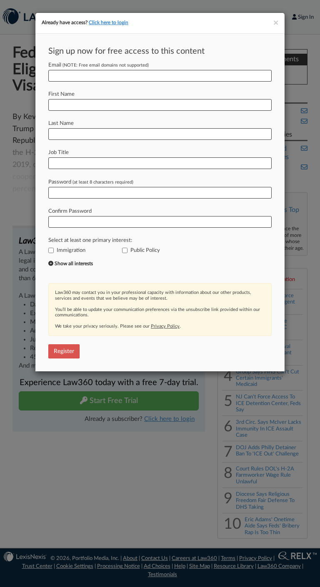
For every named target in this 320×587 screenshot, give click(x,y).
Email (98, 65)
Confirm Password (70, 211)
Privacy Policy (165, 326)
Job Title (58, 152)
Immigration (71, 250)
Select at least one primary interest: (90, 240)
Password (90, 182)
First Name (61, 94)
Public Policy (145, 250)
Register (64, 351)
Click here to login (108, 22)
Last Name (61, 123)
